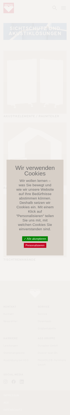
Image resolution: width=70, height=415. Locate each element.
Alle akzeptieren (36, 238)
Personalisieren (35, 245)
